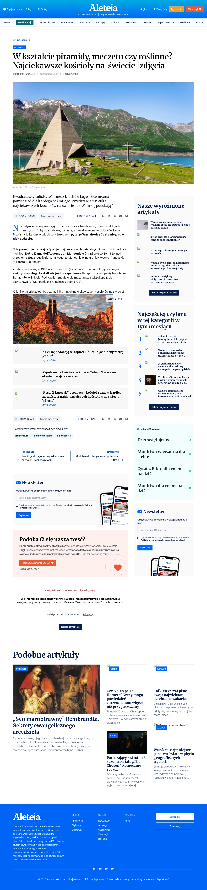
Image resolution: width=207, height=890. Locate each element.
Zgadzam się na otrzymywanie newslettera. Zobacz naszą (55, 506)
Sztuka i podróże (21, 39)
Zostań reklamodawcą (118, 879)
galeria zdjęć (64, 435)
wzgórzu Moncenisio (70, 257)
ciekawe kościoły (43, 435)
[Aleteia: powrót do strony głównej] (103, 7)
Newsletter (104, 820)
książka (113, 668)
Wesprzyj (193, 9)
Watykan (161, 727)
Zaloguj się (161, 9)
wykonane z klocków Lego (102, 230)
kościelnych (91, 249)
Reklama (102, 838)
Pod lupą (100, 22)
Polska (199, 22)
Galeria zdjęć (114, 298)
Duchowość (67, 22)
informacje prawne (94, 879)
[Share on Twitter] (115, 216)
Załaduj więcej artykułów (164, 292)
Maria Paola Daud (49, 74)
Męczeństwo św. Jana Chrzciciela (115, 14)
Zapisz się (24, 515)
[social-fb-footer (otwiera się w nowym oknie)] (100, 869)
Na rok (128, 820)
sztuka (113, 735)
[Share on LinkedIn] (109, 216)
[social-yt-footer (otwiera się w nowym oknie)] (94, 869)
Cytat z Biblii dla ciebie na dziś (159, 471)
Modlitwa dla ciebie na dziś (159, 488)
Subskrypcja (104, 829)
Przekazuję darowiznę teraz (36, 562)
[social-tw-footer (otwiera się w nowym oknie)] (106, 869)
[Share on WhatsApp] (126, 216)
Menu (7, 22)
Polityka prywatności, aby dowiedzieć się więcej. (163, 540)
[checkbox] (17, 506)
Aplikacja (102, 825)
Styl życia (85, 22)
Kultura (115, 22)
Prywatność (163, 879)
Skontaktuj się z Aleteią (142, 879)
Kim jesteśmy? (75, 879)
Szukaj (44, 9)
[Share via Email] (120, 216)
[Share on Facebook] (103, 216)
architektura (21, 435)
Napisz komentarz (70, 626)
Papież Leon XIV (166, 22)
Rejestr (174, 9)
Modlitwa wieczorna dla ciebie (161, 454)
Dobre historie (47, 22)
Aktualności (131, 22)
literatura (161, 668)
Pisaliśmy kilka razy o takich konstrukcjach (41, 234)
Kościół (147, 22)
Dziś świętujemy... (154, 439)
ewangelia (21, 668)
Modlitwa (23, 22)
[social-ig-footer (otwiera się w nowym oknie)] (112, 869)
